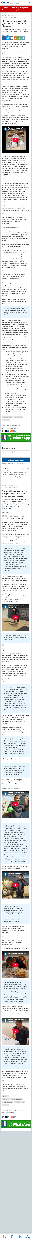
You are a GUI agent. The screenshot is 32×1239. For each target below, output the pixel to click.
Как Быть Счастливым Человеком (12, 1099)
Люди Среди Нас (8, 1102)
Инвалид (5, 1096)
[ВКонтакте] (11, 38)
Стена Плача (18, 417)
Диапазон (14, 506)
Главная (4, 15)
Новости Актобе (7, 417)
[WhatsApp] (19, 38)
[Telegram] (23, 38)
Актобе (14, 15)
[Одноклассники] (15, 38)
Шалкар (5, 1105)
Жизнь (9, 485)
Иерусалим (6, 420)
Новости (10, 15)
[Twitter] (8, 38)
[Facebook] (4, 38)
